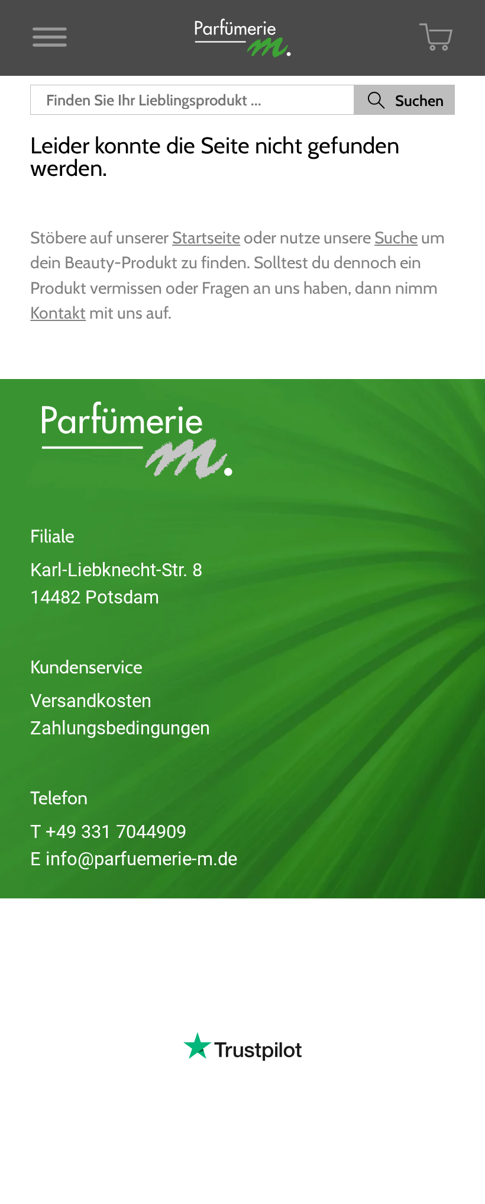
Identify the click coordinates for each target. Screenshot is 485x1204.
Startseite (206, 237)
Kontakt (58, 313)
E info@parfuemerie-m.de (133, 859)
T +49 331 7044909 (108, 832)
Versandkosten (90, 701)
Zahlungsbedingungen (120, 728)
